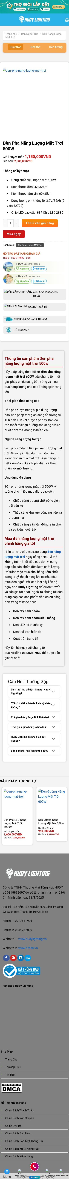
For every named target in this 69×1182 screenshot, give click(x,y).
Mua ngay (14, 234)
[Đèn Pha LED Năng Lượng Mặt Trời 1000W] (17, 802)
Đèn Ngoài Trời (29, 34)
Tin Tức (10, 1074)
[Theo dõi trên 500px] (27, 958)
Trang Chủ (11, 1059)
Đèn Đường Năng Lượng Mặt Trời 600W (51, 821)
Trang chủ (11, 34)
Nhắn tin (40, 268)
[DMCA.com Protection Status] (11, 1087)
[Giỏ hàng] (67, 19)
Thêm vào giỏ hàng (40, 223)
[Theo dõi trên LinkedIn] (20, 958)
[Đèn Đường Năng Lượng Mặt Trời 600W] (51, 802)
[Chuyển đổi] (53, 692)
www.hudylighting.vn (32, 939)
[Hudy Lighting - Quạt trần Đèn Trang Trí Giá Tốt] (34, 19)
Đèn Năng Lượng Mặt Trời (30, 245)
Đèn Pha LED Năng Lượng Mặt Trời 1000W (15, 823)
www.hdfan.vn (28, 948)
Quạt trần (15, 47)
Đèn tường (56, 47)
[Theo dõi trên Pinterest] (13, 958)
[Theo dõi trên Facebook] (6, 958)
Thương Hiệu (13, 1067)
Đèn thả (35, 47)
